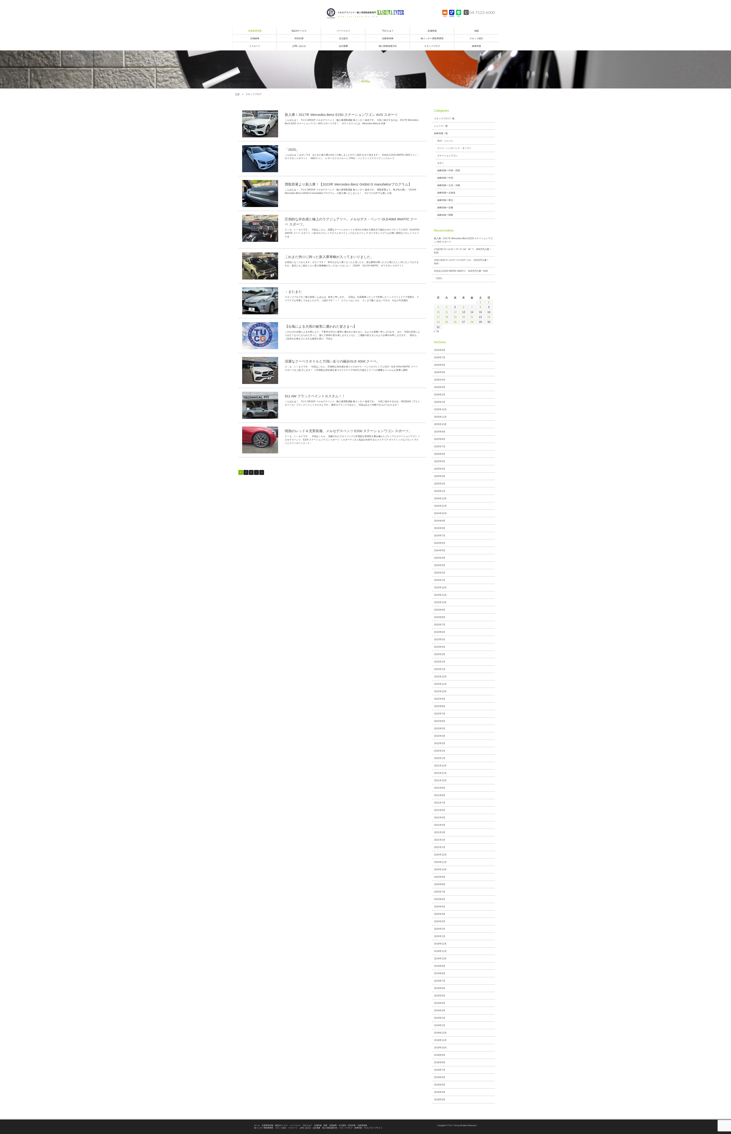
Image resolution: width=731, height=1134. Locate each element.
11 (446, 312)
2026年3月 (439, 387)
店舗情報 (318, 1125)
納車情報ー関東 (445, 215)
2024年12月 (440, 498)
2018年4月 (439, 1092)
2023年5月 (439, 639)
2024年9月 (439, 520)
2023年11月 (440, 595)
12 (455, 312)
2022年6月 (439, 721)
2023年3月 (439, 654)
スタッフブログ (346, 1128)
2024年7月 (439, 535)
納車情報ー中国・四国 (448, 170)
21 (471, 317)
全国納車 (333, 1125)
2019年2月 (439, 1018)
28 (471, 321)
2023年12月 (440, 587)
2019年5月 (439, 995)
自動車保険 (362, 1125)
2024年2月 (439, 572)
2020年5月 (439, 906)
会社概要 (316, 1128)
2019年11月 (440, 951)
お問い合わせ (305, 1128)
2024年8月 (439, 528)
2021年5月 (439, 817)
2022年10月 (440, 691)
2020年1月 (439, 936)
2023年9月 (439, 609)
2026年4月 (439, 379)
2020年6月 (439, 899)
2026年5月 (439, 372)
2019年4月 (439, 1003)
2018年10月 (440, 1047)
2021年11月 (440, 773)
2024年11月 (440, 506)
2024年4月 (439, 558)
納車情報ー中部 (445, 178)
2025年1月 (439, 491)
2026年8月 (439, 350)
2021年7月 (439, 802)
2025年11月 (440, 417)
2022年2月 (439, 750)
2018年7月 (439, 1070)
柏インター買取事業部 (263, 1128)
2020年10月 (440, 869)
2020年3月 (439, 921)
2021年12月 (440, 765)
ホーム (257, 1125)
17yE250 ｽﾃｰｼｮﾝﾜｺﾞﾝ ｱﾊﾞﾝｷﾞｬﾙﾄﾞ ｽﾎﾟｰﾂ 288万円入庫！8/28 (462, 251)
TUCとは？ (307, 1125)
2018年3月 (439, 1099)
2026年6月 (439, 365)
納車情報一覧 (441, 133)
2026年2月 (439, 394)
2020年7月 (439, 891)
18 (446, 317)
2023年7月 (439, 624)
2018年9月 (439, 1055)
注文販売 (342, 1125)
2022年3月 (439, 743)
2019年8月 (439, 973)
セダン (440, 163)
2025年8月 (439, 439)
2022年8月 (439, 706)
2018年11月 (440, 1040)
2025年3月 (439, 476)
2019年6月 (439, 988)
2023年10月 (440, 602)
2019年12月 (440, 943)
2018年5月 (439, 1084)
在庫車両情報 (267, 1125)
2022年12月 (440, 676)
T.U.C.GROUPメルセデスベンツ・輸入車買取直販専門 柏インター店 (365, 13)
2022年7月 (439, 713)
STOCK (445, 16)
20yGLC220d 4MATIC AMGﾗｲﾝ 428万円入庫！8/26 (461, 271)
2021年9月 (439, 788)
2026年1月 (439, 402)
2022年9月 (439, 699)
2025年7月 (439, 446)
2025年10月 (440, 424)
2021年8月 (439, 795)
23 (488, 317)
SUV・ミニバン (445, 140)
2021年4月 (439, 825)
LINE (458, 16)
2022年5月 (439, 728)
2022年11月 (440, 684)
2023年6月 (439, 632)
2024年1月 (439, 580)
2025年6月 (439, 454)
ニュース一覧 (441, 126)
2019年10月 (440, 958)
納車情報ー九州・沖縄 (448, 185)
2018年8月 (439, 1062)
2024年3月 (439, 565)
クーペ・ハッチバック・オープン (454, 148)
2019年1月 (439, 1025)
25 (446, 321)
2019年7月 (439, 981)
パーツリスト (295, 1125)
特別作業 (352, 1125)
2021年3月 (439, 832)
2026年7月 (439, 357)
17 (438, 317)
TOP (237, 94)
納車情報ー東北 (445, 200)
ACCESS (451, 16)
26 (455, 321)
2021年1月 (439, 847)
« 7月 (436, 331)
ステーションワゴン (447, 155)
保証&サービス (281, 1125)
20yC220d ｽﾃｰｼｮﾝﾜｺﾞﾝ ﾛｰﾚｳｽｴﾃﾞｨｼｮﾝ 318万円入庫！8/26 (461, 262)
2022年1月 (439, 758)
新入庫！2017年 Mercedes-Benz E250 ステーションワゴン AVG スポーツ (463, 240)
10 (438, 312)
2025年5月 (439, 461)
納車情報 (358, 1128)
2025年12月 (440, 409)
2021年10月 (440, 780)
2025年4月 (439, 468)
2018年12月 (440, 1032)
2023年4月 (439, 647)
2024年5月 (439, 550)
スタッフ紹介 (280, 1128)
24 (438, 321)
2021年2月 (439, 840)
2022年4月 (439, 736)
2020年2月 (439, 929)
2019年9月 (439, 966)
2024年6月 (439, 543)
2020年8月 (439, 884)
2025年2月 (439, 483)
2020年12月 (440, 854)
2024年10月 (440, 513)
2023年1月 (439, 669)
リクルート (293, 1128)
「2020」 (439, 278)
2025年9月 (439, 431)
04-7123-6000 (482, 12)
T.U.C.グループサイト (373, 1128)
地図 (325, 1125)
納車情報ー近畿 (445, 207)
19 (455, 317)
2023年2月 (439, 661)
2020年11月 (440, 862)
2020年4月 (439, 914)
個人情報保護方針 (330, 1128)
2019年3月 (439, 1010)
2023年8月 (439, 617)
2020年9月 (439, 877)
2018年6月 (439, 1077)
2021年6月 (439, 810)
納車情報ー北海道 (446, 192)
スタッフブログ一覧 (444, 118)
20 (463, 317)
